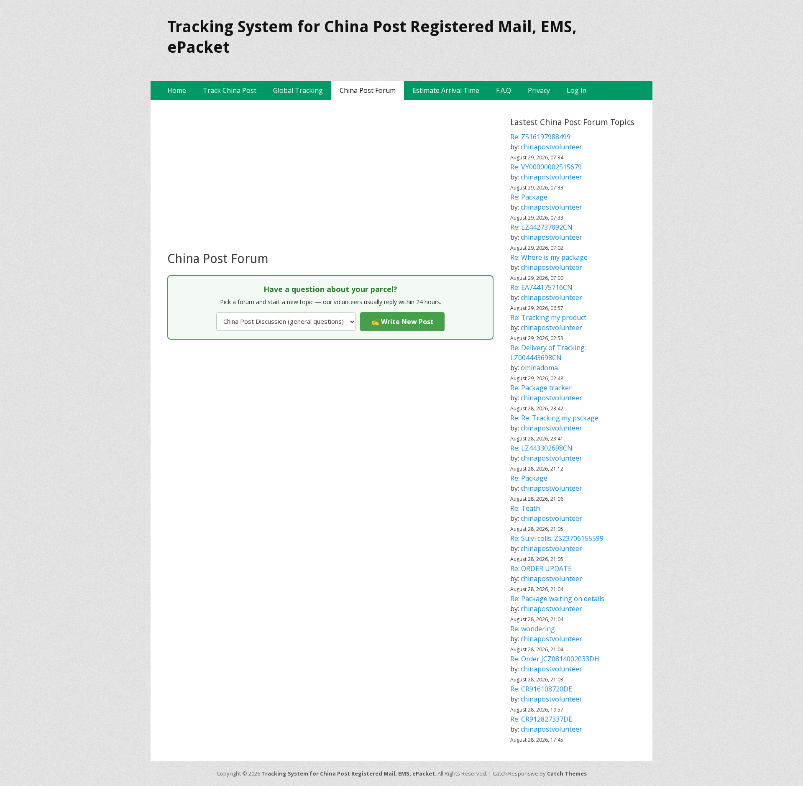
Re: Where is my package (549, 257)
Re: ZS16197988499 (540, 136)
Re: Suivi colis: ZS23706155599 (557, 538)
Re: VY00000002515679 (546, 167)
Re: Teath (525, 508)
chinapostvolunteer (551, 146)
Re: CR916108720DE (541, 689)
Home (176, 90)
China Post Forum (368, 90)
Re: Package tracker (541, 387)
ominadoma (539, 367)
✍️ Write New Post (402, 321)
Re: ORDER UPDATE (541, 568)
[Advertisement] (330, 175)
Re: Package (528, 197)
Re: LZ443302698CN (541, 448)
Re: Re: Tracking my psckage (554, 417)
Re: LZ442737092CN (541, 227)
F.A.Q (503, 90)
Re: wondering (532, 628)
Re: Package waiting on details (557, 598)
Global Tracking (298, 90)
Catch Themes (567, 773)
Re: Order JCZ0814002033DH (554, 658)
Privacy (539, 90)
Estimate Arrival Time (445, 90)
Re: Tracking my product (548, 317)
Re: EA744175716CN (541, 287)
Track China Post (229, 90)
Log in (576, 90)
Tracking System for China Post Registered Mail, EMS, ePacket (348, 773)
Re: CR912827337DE (541, 719)
